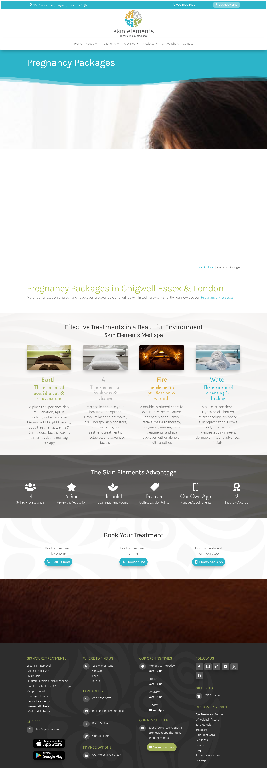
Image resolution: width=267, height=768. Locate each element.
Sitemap (201, 760)
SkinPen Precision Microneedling (47, 681)
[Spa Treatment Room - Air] (105, 369)
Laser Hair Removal (39, 665)
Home (78, 43)
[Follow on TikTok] (216, 666)
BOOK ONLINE (228, 4)
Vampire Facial (36, 691)
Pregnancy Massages (217, 297)
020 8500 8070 (185, 4)
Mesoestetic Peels (38, 706)
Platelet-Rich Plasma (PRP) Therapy (49, 686)
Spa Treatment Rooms (209, 714)
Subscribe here (163, 747)
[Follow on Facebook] (199, 666)
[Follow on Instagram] (208, 666)
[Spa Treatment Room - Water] (218, 369)
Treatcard (202, 729)
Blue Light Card (205, 735)
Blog (198, 750)
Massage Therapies (39, 696)
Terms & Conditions (208, 755)
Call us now (61, 562)
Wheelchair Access (207, 719)
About (90, 43)
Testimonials (203, 724)
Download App (211, 562)
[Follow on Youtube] (225, 666)
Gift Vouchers (170, 43)
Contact (188, 43)
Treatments (108, 43)
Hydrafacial (34, 676)
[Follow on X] (234, 666)
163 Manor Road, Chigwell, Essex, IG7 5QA (60, 5)
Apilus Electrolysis (38, 670)
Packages (129, 43)
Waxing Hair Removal (40, 711)
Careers (200, 745)
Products (148, 43)
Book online (136, 562)
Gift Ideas (202, 740)
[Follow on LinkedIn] (199, 675)
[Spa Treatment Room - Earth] (49, 369)
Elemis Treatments (38, 701)
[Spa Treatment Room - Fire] (161, 369)
